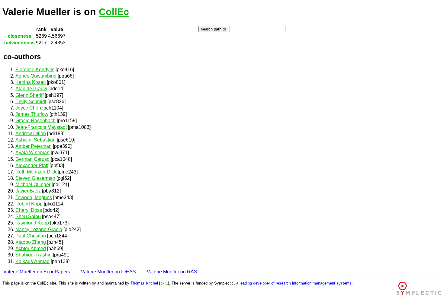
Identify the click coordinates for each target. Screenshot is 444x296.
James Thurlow (31, 114)
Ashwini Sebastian (35, 139)
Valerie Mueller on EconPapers (36, 271)
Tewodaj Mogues (33, 197)
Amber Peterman (33, 146)
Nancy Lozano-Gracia (38, 229)
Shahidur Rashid (33, 254)
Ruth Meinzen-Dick (35, 171)
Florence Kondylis (34, 69)
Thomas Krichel (144, 283)
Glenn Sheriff (29, 95)
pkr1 (164, 283)
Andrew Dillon (30, 133)
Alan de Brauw (31, 88)
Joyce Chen (28, 107)
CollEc (114, 11)
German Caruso (32, 159)
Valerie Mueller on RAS (172, 271)
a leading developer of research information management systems (294, 283)
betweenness (19, 42)
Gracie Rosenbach (35, 120)
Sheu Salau (28, 216)
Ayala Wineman (32, 152)
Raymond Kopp (32, 222)
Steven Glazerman (35, 178)
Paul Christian (30, 235)
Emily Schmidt (30, 101)
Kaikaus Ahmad (32, 261)
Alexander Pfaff (31, 165)
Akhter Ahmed (30, 248)
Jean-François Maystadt (41, 127)
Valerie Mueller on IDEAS (108, 271)
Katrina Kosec (30, 82)
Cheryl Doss (28, 210)
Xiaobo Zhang (30, 242)
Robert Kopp (29, 203)
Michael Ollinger (32, 184)
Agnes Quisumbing (35, 75)
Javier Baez (28, 190)
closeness (19, 36)
